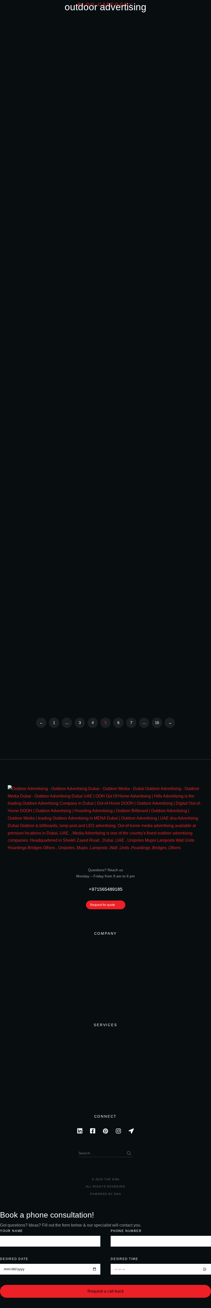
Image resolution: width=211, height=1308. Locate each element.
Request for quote (102, 905)
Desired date (14, 1259)
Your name (11, 1231)
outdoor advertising (168, 24)
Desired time (124, 1259)
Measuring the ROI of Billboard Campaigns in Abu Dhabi (110, 37)
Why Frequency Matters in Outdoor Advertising (104, 96)
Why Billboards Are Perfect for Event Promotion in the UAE (108, 382)
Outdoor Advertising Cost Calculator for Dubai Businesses (105, 156)
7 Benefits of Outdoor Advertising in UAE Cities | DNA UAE (107, 680)
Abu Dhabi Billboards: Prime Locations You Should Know (108, 561)
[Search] (129, 1153)
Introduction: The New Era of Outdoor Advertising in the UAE (110, 215)
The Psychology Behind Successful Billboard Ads (104, 328)
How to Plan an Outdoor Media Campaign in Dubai (105, 441)
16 (157, 722)
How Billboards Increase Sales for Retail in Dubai (103, 275)
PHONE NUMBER (126, 1231)
